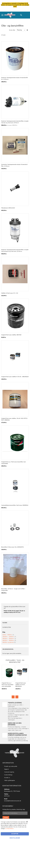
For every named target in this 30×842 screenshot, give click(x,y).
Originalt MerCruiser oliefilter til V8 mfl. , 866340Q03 (15, 376)
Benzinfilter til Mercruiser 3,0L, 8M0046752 (12, 547)
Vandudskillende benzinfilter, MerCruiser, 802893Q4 (14, 505)
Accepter (14, 834)
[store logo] (9, 15)
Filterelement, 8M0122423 (8, 208)
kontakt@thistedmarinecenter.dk (12, 801)
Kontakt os (7, 777)
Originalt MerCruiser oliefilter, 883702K (11, 335)
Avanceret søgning (9, 772)
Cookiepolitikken (9, 828)
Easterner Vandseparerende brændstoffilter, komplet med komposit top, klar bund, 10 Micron (14, 250)
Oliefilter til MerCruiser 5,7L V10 (9, 293)
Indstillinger (15, 838)
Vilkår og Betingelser (9, 780)
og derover (9, 642)
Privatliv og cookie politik (10, 766)
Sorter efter (12, 30)
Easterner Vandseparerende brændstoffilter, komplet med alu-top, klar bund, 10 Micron (14, 122)
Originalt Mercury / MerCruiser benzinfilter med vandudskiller (7, 684)
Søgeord (6, 769)
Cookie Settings (8, 775)
